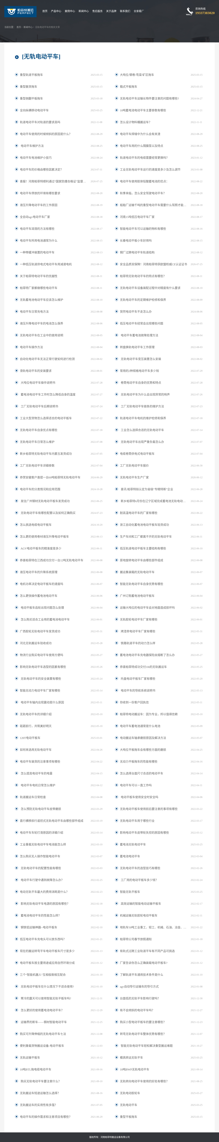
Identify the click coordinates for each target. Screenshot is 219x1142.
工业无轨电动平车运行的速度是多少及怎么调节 (150, 169)
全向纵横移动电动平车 (34, 110)
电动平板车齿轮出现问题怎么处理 (42, 607)
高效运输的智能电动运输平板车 (140, 903)
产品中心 (56, 11)
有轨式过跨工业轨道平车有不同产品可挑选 (147, 951)
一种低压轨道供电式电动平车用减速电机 (46, 264)
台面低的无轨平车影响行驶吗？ (140, 998)
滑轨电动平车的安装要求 (36, 371)
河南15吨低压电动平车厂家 (137, 217)
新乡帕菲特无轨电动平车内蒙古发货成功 (46, 453)
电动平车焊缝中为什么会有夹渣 (140, 134)
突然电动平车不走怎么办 (136, 311)
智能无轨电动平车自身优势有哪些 (141, 584)
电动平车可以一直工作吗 (136, 785)
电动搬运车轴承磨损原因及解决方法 (143, 738)
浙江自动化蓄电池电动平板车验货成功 (144, 524)
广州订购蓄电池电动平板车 (137, 595)
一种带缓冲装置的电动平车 (37, 252)
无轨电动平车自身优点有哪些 (38, 430)
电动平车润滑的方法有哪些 (37, 228)
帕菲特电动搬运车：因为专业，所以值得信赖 (149, 714)
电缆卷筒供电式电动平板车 (137, 453)
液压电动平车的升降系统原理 (38, 572)
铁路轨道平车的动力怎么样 (137, 643)
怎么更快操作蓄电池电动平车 (38, 595)
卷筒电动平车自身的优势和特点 (140, 382)
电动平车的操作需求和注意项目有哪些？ (46, 1116)
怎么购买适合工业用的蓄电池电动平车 (45, 619)
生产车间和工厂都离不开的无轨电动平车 (146, 536)
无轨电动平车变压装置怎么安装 (140, 359)
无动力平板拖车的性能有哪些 (138, 761)
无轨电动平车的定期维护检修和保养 (143, 299)
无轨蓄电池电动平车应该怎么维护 (41, 299)
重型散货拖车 (28, 86)
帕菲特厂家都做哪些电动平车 (38, 288)
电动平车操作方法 (31, 347)
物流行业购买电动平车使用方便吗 (41, 655)
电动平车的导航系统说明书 (137, 690)
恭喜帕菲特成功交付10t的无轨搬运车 (143, 667)
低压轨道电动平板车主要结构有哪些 (143, 548)
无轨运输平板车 (30, 1057)
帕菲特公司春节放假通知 (136, 939)
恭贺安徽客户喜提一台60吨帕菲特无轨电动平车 (50, 477)
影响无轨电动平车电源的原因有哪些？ (45, 903)
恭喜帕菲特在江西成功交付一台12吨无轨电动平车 (51, 560)
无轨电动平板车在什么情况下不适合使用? (47, 986)
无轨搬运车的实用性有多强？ (38, 1105)
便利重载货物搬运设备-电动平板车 (42, 1045)
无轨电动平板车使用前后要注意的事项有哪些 (149, 809)
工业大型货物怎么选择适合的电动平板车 (46, 418)
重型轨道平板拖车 (31, 74)
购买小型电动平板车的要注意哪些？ (143, 1022)
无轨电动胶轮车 (130, 1093)
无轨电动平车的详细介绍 (36, 714)
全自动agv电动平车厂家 (35, 217)
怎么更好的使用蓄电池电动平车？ (42, 1010)
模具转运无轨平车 (131, 1057)
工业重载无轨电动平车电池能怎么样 (43, 844)
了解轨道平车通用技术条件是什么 (141, 974)
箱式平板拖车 (128, 86)
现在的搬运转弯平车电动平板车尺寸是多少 (47, 951)
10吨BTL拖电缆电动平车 (35, 1069)
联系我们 (125, 11)
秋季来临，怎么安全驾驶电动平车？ (143, 193)
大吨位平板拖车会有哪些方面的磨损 (143, 749)
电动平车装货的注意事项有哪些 (40, 761)
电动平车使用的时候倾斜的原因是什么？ (46, 134)
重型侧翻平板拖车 (31, 98)
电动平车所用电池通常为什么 (38, 240)
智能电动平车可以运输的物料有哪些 (143, 228)
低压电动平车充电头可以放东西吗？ (43, 939)
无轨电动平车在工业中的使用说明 (41, 335)
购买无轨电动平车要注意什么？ (40, 1081)
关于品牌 (111, 11)
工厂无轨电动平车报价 (134, 465)
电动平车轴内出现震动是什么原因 (42, 702)
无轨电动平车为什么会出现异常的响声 (145, 394)
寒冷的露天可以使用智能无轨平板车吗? (45, 998)
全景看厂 (139, 11)
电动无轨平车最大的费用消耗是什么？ (44, 892)
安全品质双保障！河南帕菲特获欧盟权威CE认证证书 (153, 264)
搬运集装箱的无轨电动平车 (137, 572)
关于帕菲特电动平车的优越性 (38, 276)
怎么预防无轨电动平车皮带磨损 (40, 809)
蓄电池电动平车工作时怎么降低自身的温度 (48, 394)
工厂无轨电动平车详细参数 (37, 465)
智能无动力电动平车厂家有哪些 (40, 690)
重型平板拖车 (128, 1116)
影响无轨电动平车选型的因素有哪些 (43, 667)
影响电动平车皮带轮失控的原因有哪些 (144, 832)
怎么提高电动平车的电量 (36, 773)
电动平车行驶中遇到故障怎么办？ (42, 880)
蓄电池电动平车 (130, 856)
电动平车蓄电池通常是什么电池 (140, 726)
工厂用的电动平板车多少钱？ (139, 880)
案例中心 (70, 11)
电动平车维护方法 (32, 146)
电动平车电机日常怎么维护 (37, 785)
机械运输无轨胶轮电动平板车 (138, 915)
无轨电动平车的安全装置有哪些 (40, 678)
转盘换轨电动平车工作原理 (137, 347)
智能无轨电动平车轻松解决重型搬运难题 (146, 1045)
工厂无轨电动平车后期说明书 (39, 406)
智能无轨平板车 (130, 892)
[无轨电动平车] (41, 56)
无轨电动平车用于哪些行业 (137, 820)
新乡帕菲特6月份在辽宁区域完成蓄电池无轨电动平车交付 (153, 501)
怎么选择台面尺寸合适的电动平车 (141, 773)
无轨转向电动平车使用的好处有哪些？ (144, 1081)
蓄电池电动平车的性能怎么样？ (40, 915)
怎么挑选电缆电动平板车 (36, 524)
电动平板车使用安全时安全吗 (139, 797)
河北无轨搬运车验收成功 (36, 643)
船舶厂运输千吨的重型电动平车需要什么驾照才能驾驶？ (153, 205)
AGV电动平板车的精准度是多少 (40, 548)
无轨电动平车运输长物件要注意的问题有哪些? (149, 98)
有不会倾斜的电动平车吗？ (137, 1010)
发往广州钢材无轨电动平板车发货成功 (45, 501)
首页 (44, 11)
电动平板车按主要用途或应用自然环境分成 (47, 963)
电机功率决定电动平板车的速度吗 (41, 584)
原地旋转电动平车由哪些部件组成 (141, 560)
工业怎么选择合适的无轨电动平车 (142, 430)
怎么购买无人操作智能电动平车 (40, 856)
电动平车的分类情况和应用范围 (40, 489)
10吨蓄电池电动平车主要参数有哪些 (143, 110)
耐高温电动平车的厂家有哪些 (138, 513)
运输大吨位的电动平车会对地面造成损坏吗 (147, 607)
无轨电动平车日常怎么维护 (37, 442)
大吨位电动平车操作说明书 (37, 382)
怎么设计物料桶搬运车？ (136, 122)
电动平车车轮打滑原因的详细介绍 (41, 832)
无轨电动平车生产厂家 (134, 477)
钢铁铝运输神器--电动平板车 (38, 927)
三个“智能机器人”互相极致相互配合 (43, 974)
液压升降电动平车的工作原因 (38, 205)
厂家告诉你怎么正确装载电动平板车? (143, 963)
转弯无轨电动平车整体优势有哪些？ (143, 1034)
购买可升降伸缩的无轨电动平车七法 (43, 1034)
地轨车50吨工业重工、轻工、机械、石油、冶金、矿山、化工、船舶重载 (153, 927)
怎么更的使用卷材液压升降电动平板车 (44, 536)
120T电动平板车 (30, 738)
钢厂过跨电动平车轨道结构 (137, 252)
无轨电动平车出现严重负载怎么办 (142, 442)
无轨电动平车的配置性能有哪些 (40, 868)
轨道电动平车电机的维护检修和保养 (143, 418)
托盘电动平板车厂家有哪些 (137, 678)
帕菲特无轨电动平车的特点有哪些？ (143, 276)
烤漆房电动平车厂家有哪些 (137, 631)
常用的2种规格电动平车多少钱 (139, 371)
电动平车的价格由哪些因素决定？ (41, 169)
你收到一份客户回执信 (134, 702)
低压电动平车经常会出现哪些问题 (141, 323)
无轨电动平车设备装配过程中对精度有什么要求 (150, 288)
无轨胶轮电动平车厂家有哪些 (138, 619)
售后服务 (97, 11)
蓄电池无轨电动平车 (133, 844)
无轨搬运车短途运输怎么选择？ (40, 1093)
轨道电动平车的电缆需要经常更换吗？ (144, 157)
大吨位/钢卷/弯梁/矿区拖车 (137, 74)
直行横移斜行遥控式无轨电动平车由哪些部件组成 (51, 820)
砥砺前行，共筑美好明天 (36, 726)
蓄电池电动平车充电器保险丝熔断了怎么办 (147, 655)
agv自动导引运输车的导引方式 (139, 986)
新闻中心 (84, 11)
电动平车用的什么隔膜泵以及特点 (141, 146)
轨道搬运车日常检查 (33, 797)
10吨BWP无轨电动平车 (134, 1069)
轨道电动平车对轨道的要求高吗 (40, 122)
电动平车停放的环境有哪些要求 (40, 193)
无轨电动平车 (128, 1105)
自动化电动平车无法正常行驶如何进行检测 (47, 359)
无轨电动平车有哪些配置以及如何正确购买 (48, 513)
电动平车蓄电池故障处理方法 (139, 335)
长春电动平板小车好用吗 (136, 240)
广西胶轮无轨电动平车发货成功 (40, 631)
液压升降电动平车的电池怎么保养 (41, 323)
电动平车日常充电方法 (34, 311)
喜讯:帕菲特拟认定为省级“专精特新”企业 (146, 489)
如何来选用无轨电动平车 (36, 749)
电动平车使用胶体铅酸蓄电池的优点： (144, 181)
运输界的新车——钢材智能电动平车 (43, 1022)
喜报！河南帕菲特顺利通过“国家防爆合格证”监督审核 (53, 181)
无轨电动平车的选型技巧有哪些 (140, 868)
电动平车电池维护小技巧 (36, 157)
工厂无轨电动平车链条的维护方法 (142, 406)
